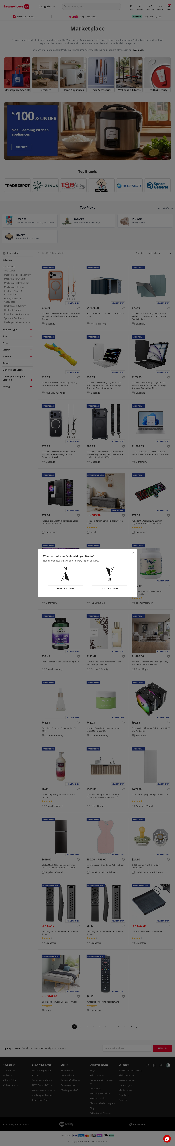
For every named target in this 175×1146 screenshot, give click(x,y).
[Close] (133, 552)
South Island (110, 588)
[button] (167, 1139)
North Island (65, 588)
